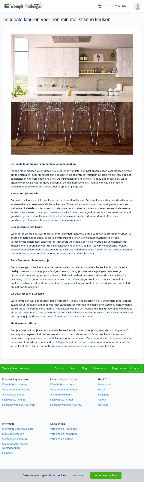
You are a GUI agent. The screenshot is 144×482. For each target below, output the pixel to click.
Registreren (119, 368)
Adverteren (99, 368)
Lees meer (78, 475)
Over (73, 368)
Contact (59, 368)
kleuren (115, 334)
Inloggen (135, 368)
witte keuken (82, 204)
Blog (84, 368)
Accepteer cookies (106, 475)
